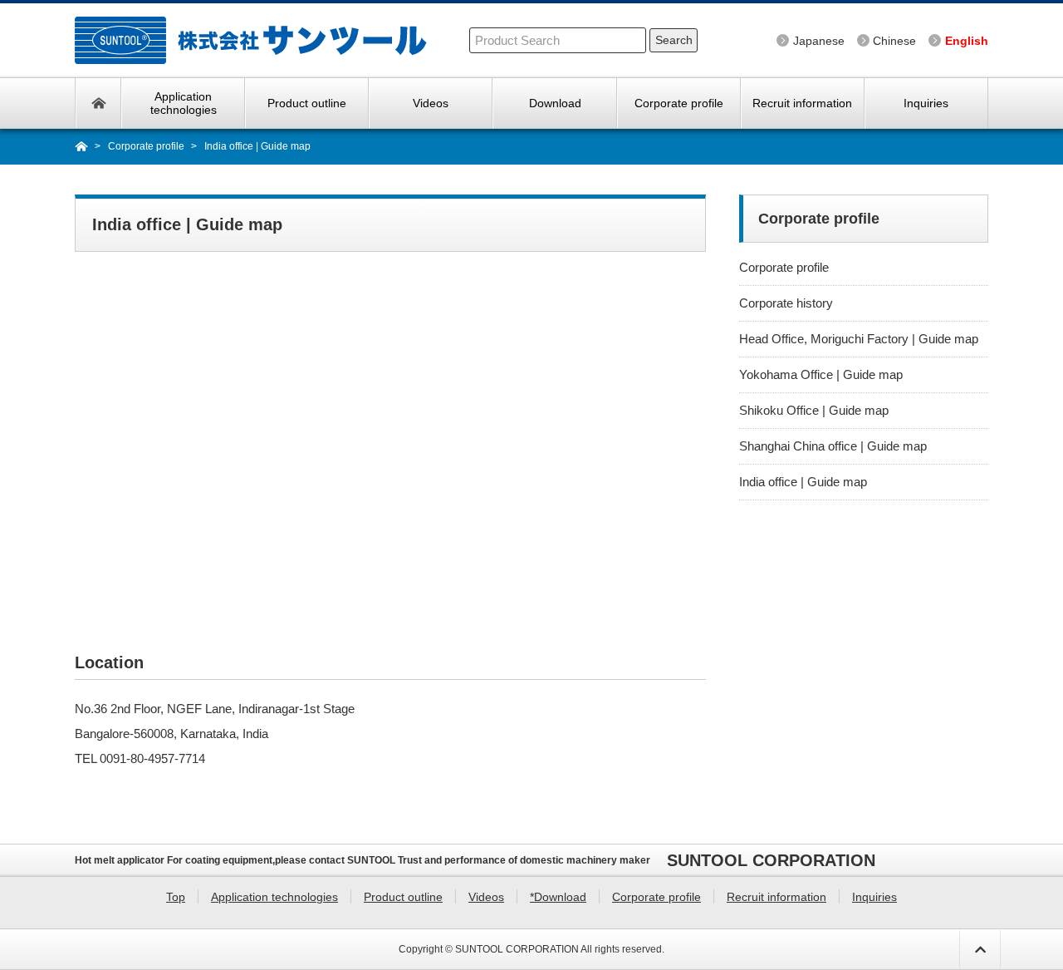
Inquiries (926, 103)
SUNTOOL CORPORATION (517, 949)
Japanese (819, 40)
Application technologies (183, 103)
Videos (430, 103)
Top (98, 103)
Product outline (306, 103)
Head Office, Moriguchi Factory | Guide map (858, 339)
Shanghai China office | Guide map (833, 446)
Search (674, 40)
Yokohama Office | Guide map (821, 374)
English (966, 40)
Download (555, 103)
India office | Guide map (803, 482)
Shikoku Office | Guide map (814, 410)
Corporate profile (678, 103)
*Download (558, 897)
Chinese (894, 40)
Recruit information (802, 103)
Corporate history (786, 303)
